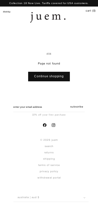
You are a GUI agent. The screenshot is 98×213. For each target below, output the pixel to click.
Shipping (49, 159)
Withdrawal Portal (49, 178)
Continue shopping (49, 76)
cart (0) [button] (91, 11)
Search (49, 146)
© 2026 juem (49, 140)
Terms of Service (49, 165)
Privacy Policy (49, 171)
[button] (5, 11)
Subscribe (76, 107)
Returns (49, 153)
